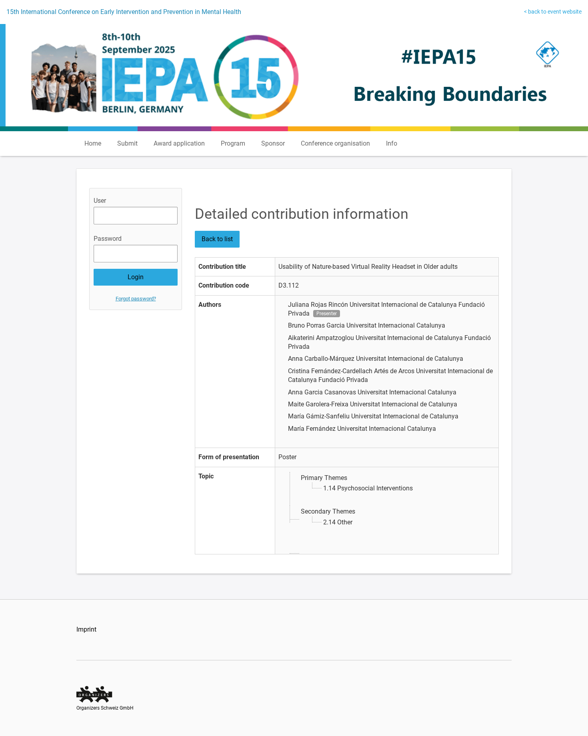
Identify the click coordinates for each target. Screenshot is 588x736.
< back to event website (553, 11)
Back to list (217, 239)
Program (233, 143)
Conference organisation (335, 143)
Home (92, 143)
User (100, 200)
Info (391, 143)
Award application (179, 143)
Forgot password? (136, 299)
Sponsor (273, 143)
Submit (127, 143)
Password (108, 238)
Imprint (86, 629)
